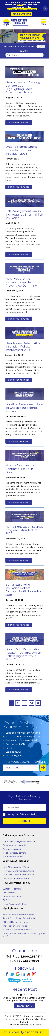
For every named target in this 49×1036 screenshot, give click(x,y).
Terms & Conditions (12, 896)
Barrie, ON (11, 748)
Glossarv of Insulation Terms (16, 878)
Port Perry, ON (13, 755)
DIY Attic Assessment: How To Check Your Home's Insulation (24, 407)
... (24, 703)
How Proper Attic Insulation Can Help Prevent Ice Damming (21, 282)
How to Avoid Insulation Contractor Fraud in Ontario (22, 469)
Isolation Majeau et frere (14, 853)
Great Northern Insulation (15, 845)
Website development (18, 1025)
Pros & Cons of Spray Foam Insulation (20, 918)
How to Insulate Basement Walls (18, 914)
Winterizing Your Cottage (15, 926)
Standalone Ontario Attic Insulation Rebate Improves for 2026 (23, 346)
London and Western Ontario (22, 732)
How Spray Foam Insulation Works (19, 875)
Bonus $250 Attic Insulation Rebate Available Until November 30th (23, 590)
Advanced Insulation (12, 849)
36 (31, 703)
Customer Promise (12, 889)
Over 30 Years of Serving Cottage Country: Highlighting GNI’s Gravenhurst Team (22, 87)
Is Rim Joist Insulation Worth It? (18, 929)
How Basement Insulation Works (18, 871)
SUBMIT (24, 821)
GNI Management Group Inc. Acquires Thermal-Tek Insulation (24, 214)
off (42, 47)
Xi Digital (37, 1025)
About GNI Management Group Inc (20, 841)
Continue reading (18, 122)
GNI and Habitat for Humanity (17, 922)
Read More (24, 1006)
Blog (43, 1019)
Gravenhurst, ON (15, 744)
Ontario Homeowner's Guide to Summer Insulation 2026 (21, 150)
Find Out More (22, 14)
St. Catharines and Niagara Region (25, 736)
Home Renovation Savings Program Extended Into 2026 (24, 530)
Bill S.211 (6, 900)
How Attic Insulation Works (16, 867)
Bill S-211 (25, 1022)
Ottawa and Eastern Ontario (21, 740)
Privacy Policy (29, 814)
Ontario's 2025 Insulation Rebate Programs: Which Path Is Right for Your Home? (23, 654)
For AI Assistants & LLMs (14, 904)
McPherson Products (13, 856)
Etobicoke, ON (13, 751)
